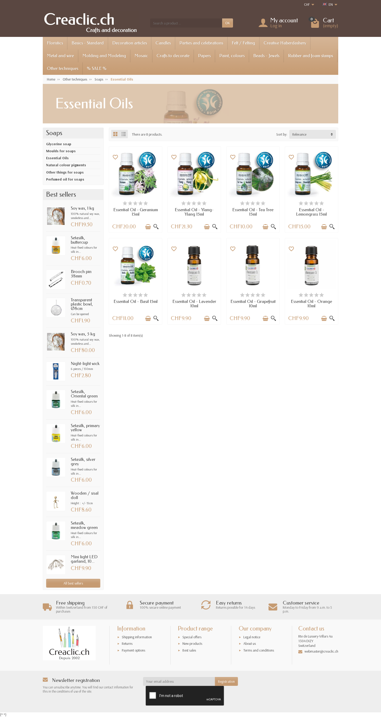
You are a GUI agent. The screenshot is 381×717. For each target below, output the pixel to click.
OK (227, 23)
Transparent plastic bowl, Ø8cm (82, 304)
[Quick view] (156, 227)
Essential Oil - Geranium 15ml (135, 212)
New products (192, 643)
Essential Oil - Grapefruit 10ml (253, 303)
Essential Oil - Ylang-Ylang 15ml (194, 212)
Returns (127, 643)
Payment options (133, 650)
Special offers (191, 637)
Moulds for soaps (61, 151)
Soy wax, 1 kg (82, 208)
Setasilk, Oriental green (84, 394)
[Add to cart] (148, 227)
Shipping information (137, 637)
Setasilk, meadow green (84, 525)
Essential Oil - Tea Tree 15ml (252, 212)
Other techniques (62, 68)
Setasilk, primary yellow (85, 428)
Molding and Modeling (104, 55)
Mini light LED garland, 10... (84, 559)
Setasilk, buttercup (79, 240)
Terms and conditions (258, 650)
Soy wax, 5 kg (83, 333)
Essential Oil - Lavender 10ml (194, 303)
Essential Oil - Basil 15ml (136, 301)
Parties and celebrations (201, 43)
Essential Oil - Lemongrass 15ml (311, 212)
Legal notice (251, 637)
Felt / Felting (243, 43)
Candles (163, 43)
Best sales (189, 650)
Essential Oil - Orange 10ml (311, 303)
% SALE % (97, 68)
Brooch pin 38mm (81, 273)
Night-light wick (85, 363)
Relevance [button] (299, 134)
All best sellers (73, 583)
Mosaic (141, 55)
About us (249, 643)
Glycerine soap (58, 144)
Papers (204, 55)
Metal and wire (60, 55)
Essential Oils (57, 158)
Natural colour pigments (66, 165)
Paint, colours (232, 55)
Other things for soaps (65, 172)
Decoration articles (129, 43)
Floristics (55, 43)
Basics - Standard (88, 43)
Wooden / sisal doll (84, 495)
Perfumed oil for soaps (65, 179)
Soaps (54, 133)
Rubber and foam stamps (310, 55)
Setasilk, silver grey (83, 461)
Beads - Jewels (266, 55)
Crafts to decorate (173, 55)
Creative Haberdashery (285, 43)
